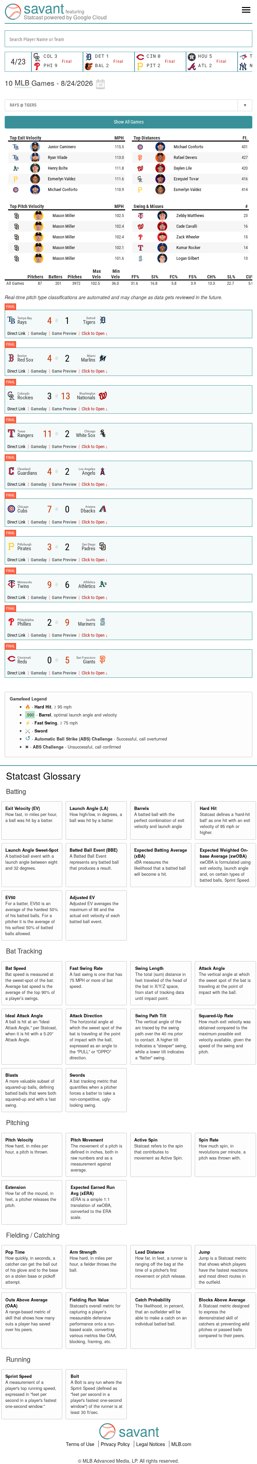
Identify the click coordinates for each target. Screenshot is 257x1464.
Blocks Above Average (222, 1300)
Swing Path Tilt (150, 1016)
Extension (15, 1187)
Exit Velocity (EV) (22, 808)
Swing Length (149, 968)
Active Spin (146, 1140)
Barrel (45, 715)
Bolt (75, 1376)
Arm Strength (83, 1252)
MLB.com (181, 1444)
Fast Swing (45, 723)
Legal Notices (151, 1444)
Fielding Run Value (89, 1300)
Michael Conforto (63, 189)
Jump (204, 1252)
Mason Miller (64, 215)
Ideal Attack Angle (24, 1016)
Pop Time (15, 1252)
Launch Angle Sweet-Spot (31, 850)
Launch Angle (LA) (89, 808)
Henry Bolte (58, 168)
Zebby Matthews (190, 215)
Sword (41, 731)
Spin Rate (209, 1140)
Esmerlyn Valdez (62, 178)
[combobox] (128, 38)
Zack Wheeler (187, 236)
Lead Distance (149, 1252)
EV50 (10, 897)
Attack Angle (212, 968)
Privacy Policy (116, 1444)
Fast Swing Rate (86, 968)
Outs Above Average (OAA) (26, 1303)
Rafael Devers (185, 157)
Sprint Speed (18, 1376)
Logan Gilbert (187, 258)
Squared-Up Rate (216, 1016)
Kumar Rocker (188, 247)
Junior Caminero (62, 146)
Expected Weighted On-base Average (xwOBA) (224, 853)
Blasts (11, 1075)
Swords (77, 1075)
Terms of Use (81, 1444)
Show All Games (129, 122)
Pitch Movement (87, 1140)
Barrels (141, 808)
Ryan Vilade (57, 157)
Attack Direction (86, 1016)
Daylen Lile (183, 168)
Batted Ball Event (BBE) (93, 850)
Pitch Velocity (19, 1140)
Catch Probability (153, 1300)
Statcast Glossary (43, 775)
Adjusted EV (82, 897)
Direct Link (16, 333)
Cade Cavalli (186, 226)
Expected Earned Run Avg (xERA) (93, 1190)
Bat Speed (15, 968)
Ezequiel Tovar (186, 178)
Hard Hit (42, 707)
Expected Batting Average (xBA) (160, 853)
